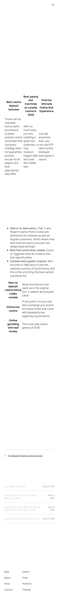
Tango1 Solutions (16, 4)
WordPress (49, 605)
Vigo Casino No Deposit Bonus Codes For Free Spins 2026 (22, 508)
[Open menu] (53, 4)
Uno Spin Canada (14, 486)
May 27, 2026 (49, 486)
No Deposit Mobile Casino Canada (25, 455)
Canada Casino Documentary (22, 518)
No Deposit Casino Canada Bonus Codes (20, 497)
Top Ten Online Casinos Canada (25, 376)
